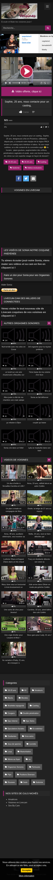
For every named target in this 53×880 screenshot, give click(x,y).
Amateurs (39, 690)
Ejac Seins (30, 721)
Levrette (32, 744)
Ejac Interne (12, 721)
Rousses (11, 782)
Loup (10, 751)
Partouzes (36, 767)
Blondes (24, 698)
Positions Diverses (27, 774)
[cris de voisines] (21, 11)
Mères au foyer (14, 759)
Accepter (26, 870)
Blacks (10, 698)
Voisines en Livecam (17, 802)
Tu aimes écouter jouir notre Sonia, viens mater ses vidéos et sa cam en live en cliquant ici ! (25, 264)
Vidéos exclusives (34, 168)
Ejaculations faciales (16, 729)
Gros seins (29, 736)
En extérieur (37, 729)
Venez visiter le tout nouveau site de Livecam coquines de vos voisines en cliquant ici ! (23, 312)
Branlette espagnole (16, 706)
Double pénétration (31, 713)
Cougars (11, 713)
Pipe (9, 774)
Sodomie (16, 168)
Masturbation (25, 751)
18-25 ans (12, 162)
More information (26, 876)
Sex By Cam (14, 805)
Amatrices (12, 799)
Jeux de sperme (14, 744)
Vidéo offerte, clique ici (28, 91)
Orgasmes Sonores (16, 767)
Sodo (25, 782)
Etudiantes (12, 736)
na (29, 759)
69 (25, 690)
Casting (43, 162)
